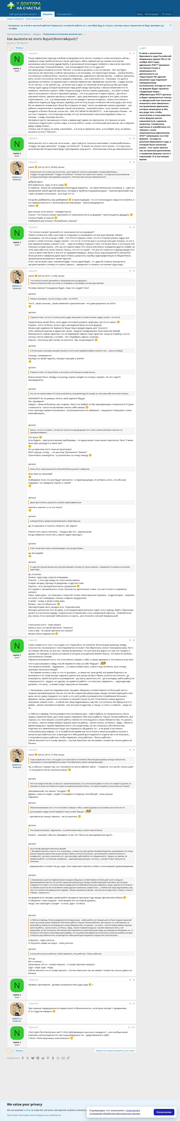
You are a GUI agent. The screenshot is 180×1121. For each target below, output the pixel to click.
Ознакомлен (164, 1112)
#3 (134, 162)
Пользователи (64, 14)
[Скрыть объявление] (170, 25)
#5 (134, 271)
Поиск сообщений (34, 19)
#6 (134, 640)
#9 (134, 1003)
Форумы (47, 14)
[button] (39, 14)
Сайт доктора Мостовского (23, 14)
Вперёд (19, 48)
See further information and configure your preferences (34, 1115)
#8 (134, 980)
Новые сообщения (15, 19)
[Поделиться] (130, 53)
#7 (134, 750)
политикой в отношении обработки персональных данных (114, 1112)
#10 (133, 1027)
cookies (27, 1110)
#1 (134, 53)
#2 (134, 138)
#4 (134, 227)
